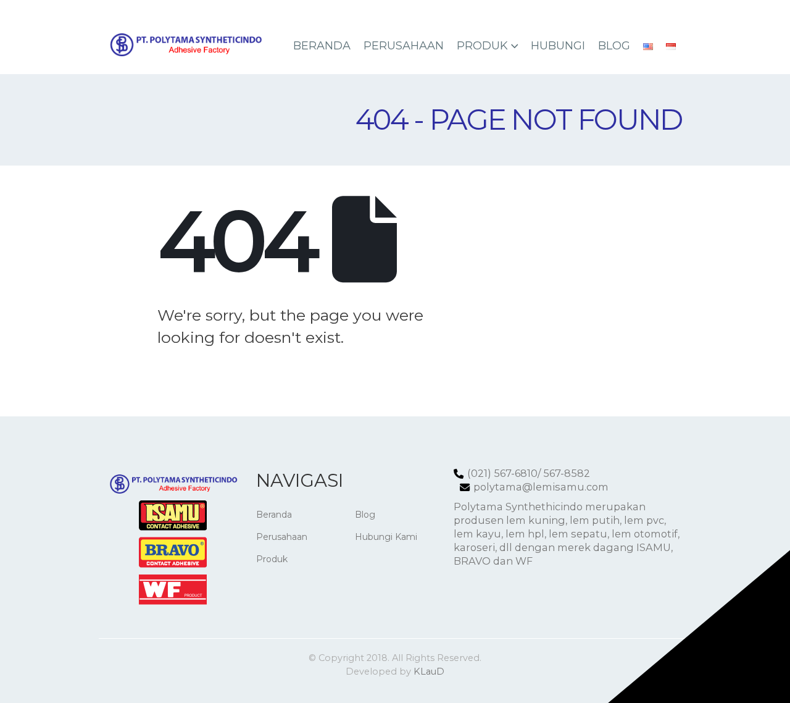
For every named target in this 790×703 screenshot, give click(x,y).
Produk (482, 46)
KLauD (429, 671)
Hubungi (558, 46)
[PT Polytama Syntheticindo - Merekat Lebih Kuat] (185, 44)
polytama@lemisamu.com (541, 487)
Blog (614, 46)
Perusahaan (404, 46)
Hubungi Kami (386, 536)
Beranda (322, 46)
